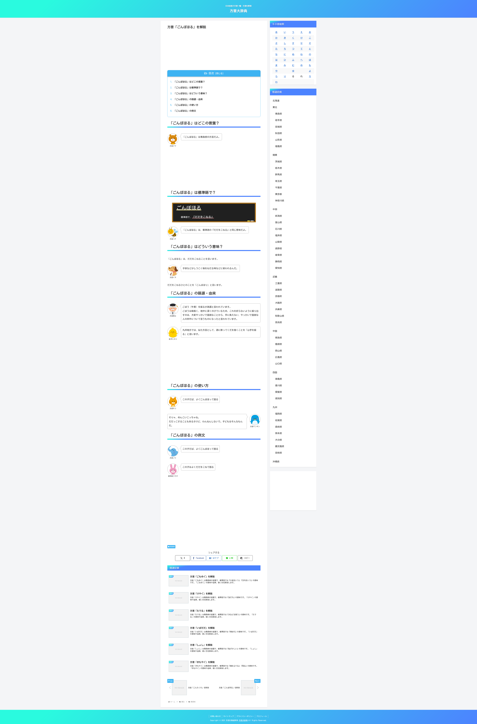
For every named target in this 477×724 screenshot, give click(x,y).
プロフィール (261, 716)
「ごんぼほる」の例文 (185, 111)
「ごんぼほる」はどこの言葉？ (189, 82)
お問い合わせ (215, 716)
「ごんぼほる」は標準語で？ (188, 87)
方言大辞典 (243, 720)
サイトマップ (228, 716)
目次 (211, 73)
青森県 (172, 546)
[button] (245, 558)
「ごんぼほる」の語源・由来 (188, 99)
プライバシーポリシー (245, 716)
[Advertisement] (213, 48)
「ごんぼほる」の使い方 (186, 105)
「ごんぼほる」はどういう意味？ (190, 93)
